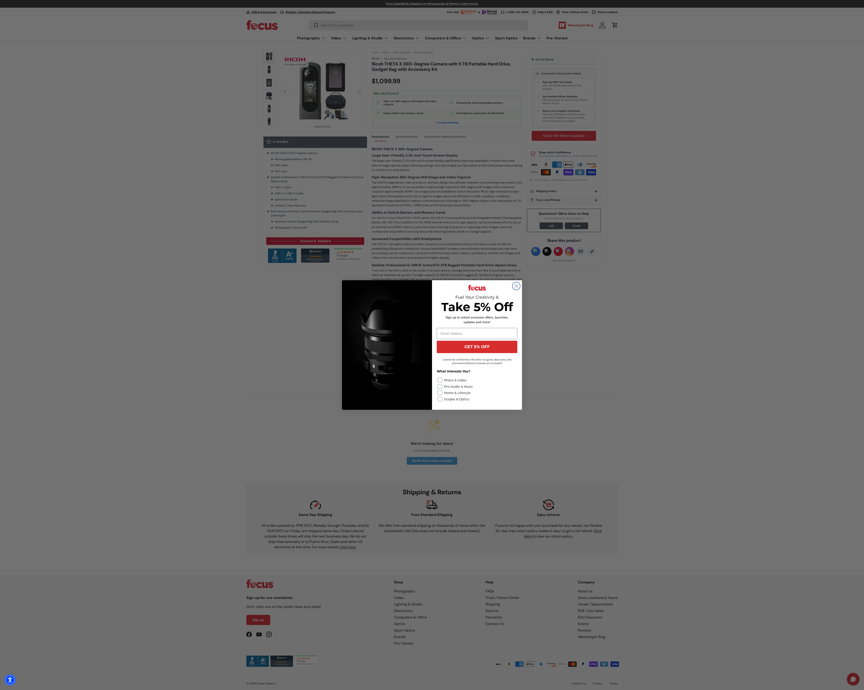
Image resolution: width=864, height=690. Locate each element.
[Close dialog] (516, 286)
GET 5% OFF (477, 346)
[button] (10, 680)
